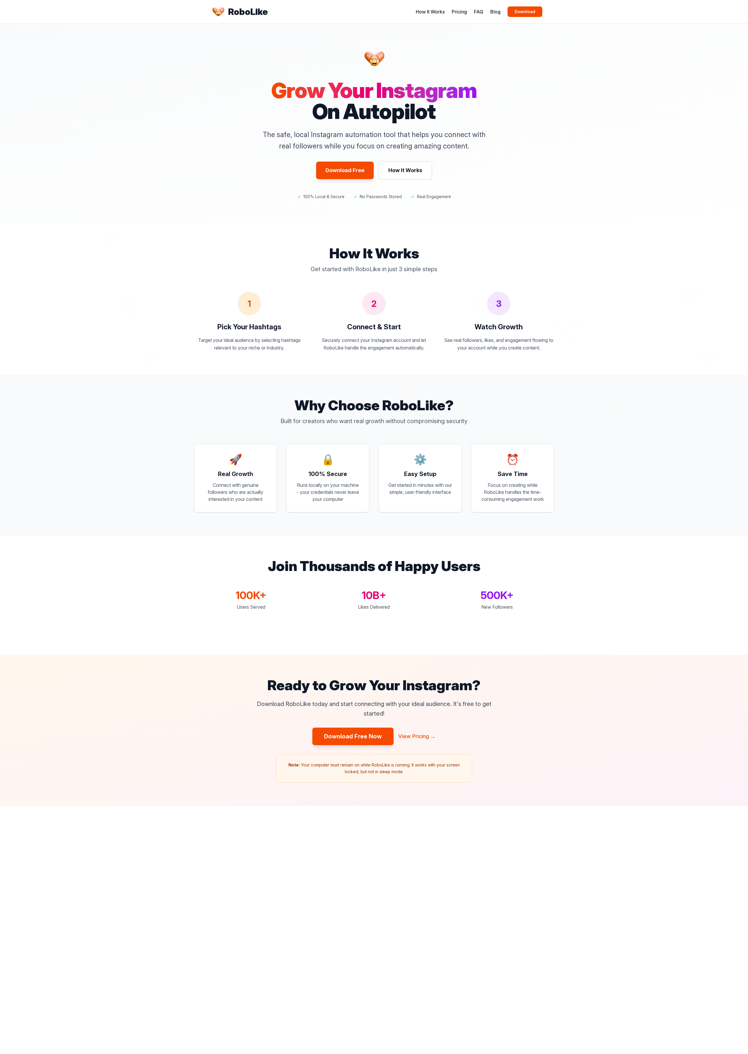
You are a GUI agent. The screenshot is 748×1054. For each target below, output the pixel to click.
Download (525, 11)
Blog (495, 12)
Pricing (459, 12)
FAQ (478, 12)
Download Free (344, 170)
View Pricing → (417, 736)
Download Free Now (353, 736)
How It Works (430, 12)
